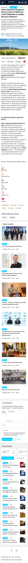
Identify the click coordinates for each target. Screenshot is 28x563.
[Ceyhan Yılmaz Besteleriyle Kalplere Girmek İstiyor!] (14, 532)
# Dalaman (12, 217)
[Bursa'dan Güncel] (10, 2)
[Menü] (2, 2)
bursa (7, 34)
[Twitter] (16, 550)
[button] (19, 2)
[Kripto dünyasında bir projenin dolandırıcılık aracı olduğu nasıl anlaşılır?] (14, 507)
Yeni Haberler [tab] (20, 458)
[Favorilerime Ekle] (24, 61)
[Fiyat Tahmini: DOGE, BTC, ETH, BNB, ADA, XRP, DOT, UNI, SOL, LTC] (14, 490)
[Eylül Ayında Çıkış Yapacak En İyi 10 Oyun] (14, 465)
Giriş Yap (17, 439)
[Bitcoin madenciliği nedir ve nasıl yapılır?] (14, 482)
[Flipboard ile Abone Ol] (22, 58)
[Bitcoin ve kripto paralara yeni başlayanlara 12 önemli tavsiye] (14, 498)
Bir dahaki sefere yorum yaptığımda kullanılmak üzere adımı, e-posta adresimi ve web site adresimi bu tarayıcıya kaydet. (14, 434)
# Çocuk (4, 217)
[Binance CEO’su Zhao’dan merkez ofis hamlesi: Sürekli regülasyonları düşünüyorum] (14, 515)
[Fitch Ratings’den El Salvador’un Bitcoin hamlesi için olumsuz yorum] (14, 523)
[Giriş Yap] (22, 2)
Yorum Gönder (7, 439)
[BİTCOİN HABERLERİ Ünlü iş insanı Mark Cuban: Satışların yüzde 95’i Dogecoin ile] (14, 473)
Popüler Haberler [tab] (7, 458)
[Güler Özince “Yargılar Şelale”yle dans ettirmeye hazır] (14, 540)
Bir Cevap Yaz (7, 403)
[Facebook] (11, 550)
